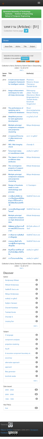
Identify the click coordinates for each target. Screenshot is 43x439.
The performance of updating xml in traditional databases (16, 110)
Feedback (4, 433)
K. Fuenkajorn (31, 185)
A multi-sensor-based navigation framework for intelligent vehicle (16, 82)
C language (9, 335)
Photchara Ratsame (30, 81)
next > (22, 70)
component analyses (12, 339)
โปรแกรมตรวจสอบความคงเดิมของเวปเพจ (16, 152)
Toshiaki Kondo (31, 86)
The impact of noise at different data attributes (15, 159)
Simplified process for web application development (15, 118)
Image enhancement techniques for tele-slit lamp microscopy (16, 92)
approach (8, 367)
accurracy (8, 358)
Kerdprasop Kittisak (12, 280)
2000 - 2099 (9, 394)
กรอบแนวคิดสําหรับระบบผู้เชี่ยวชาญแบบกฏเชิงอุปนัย (16, 243)
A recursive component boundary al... (18, 353)
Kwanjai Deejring (32, 112)
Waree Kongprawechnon (33, 96)
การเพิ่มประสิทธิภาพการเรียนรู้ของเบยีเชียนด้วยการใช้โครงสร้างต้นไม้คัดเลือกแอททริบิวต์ (16, 200)
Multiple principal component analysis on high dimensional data (16, 218)
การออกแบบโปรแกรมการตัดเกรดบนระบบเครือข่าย (15, 138)
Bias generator (10, 371)
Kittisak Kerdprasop (33, 166)
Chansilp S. (30, 144)
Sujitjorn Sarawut (11, 303)
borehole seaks (10, 376)
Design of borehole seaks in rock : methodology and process (15, 188)
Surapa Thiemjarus (32, 83)
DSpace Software (7, 430)
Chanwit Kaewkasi (11, 307)
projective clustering (12, 344)
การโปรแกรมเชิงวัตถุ (15, 258)
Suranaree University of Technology (16, 11)
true (6, 408)
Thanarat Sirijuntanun (32, 94)
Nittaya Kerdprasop (33, 125)
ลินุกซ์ (7, 349)
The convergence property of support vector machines (15, 168)
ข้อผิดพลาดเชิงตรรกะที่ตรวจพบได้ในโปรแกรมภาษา (16, 228)
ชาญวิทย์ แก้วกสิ (32, 116)
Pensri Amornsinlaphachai (33, 109)
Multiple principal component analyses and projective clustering (16, 128)
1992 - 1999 (9, 399)
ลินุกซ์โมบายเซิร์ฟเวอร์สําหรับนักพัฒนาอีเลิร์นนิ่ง (16, 252)
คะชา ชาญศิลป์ (31, 136)
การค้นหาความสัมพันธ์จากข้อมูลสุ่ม (16, 236)
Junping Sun (9, 321)
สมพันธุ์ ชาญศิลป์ (32, 151)
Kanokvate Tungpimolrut (31, 102)
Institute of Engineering (24, 14)
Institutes (8, 14)
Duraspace (34, 430)
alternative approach (12, 362)
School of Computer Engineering (17, 16)
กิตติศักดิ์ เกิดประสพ (33, 196)
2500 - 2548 (9, 390)
